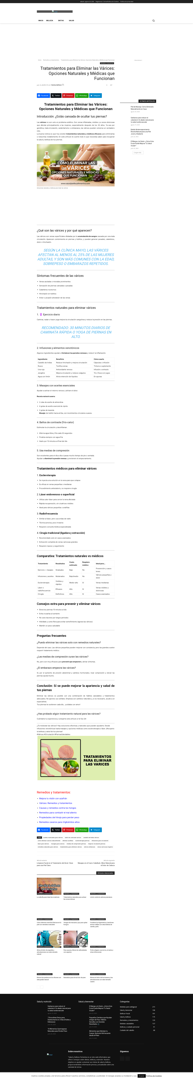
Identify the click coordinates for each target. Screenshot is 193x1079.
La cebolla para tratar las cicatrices (48, 897)
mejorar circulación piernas (96, 844)
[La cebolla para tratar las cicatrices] (49, 886)
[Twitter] (44, 1)
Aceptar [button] (141, 1076)
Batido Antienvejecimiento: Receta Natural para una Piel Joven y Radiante (141, 132)
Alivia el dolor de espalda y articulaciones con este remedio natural (47, 952)
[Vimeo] (47, 1)
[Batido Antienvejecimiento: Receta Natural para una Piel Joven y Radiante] (125, 132)
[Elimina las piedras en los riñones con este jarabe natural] (49, 966)
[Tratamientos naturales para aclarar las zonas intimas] (76, 886)
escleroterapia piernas (82, 840)
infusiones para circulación (100, 840)
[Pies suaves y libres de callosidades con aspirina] (76, 939)
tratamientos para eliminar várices (71, 847)
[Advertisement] (113, 11)
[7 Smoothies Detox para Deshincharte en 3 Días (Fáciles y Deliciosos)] (42, 1020)
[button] (153, 20)
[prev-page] (38, 987)
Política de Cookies (154, 1076)
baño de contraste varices (73, 837)
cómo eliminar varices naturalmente (49, 840)
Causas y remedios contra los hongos (57, 808)
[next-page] (41, 987)
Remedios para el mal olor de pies (75, 977)
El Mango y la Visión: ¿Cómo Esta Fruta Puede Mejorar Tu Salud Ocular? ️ (142, 143)
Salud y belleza (56, 85)
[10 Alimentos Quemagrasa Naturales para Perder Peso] (42, 1031)
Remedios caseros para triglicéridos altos (59, 822)
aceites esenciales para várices (53, 837)
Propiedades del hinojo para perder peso (59, 817)
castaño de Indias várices (91, 837)
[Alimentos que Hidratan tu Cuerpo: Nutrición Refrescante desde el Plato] (83, 1034)
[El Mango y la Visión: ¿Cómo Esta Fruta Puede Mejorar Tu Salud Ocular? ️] (125, 144)
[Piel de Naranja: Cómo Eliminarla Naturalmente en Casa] (125, 109)
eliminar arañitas (68, 840)
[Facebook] (38, 1)
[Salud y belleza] (63, 85)
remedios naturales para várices (48, 847)
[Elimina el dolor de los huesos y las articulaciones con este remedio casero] (102, 966)
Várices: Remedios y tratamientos (55, 803)
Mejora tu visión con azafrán (53, 798)
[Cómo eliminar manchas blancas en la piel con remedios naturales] (49, 911)
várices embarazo (89, 847)
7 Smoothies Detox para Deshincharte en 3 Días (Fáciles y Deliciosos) (59, 1020)
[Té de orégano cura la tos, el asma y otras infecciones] (102, 939)
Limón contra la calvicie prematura (101, 897)
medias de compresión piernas (76, 844)
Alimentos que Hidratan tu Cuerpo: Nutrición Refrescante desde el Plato (99, 1033)
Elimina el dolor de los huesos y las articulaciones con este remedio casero (101, 979)
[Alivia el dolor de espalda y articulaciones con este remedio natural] (49, 939)
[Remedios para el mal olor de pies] (76, 966)
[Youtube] (50, 1)
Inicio (39, 60)
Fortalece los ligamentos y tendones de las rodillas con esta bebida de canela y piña (102, 924)
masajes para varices (57, 844)
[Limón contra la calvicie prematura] (102, 886)
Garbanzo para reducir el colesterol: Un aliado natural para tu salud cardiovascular (142, 120)
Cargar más (137, 153)
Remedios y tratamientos (51, 60)
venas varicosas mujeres (105, 847)
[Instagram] (41, 1)
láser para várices (43, 844)
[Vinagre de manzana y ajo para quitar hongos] (76, 911)
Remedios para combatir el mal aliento (58, 812)
